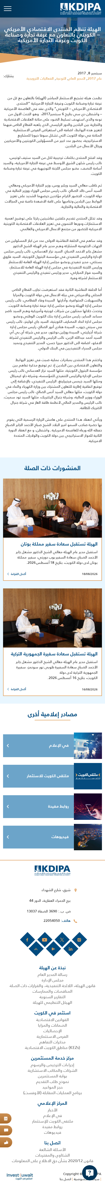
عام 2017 (95, 78)
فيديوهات (60, 837)
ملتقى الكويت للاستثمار (48, 776)
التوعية (61, 78)
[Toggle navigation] (7, 8)
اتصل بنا (65, 1179)
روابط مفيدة (58, 807)
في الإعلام (59, 746)
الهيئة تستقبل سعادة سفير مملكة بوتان (59, 544)
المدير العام (77, 78)
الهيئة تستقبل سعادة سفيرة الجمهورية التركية (54, 654)
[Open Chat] (89, 1172)
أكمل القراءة (18, 574)
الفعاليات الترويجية (40, 78)
